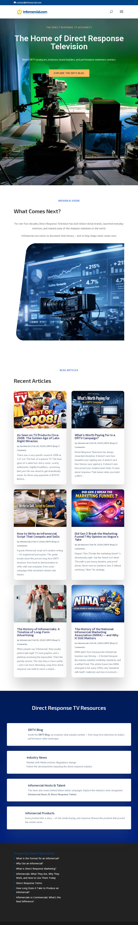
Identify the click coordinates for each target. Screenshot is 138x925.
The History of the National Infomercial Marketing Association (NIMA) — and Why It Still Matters (96, 633)
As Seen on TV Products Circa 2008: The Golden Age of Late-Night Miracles (38, 438)
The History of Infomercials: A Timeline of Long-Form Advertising (38, 632)
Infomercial (83, 443)
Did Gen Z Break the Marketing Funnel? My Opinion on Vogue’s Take (96, 536)
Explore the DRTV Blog (69, 73)
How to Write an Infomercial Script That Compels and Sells (38, 535)
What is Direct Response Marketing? (36, 868)
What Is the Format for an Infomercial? (37, 858)
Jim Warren (25, 446)
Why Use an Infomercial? (29, 863)
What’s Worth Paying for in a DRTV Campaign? (95, 436)
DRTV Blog (52, 446)
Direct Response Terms (29, 883)
